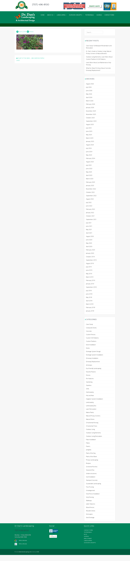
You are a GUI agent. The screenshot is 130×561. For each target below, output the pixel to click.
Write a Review (23, 541)
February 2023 (90, 182)
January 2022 (90, 212)
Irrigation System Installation (94, 399)
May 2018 (89, 297)
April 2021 (89, 233)
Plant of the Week (91, 456)
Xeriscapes (89, 514)
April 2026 (89, 97)
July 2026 (89, 87)
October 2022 (90, 192)
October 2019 (90, 257)
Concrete (89, 331)
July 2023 (89, 165)
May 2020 (89, 243)
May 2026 (89, 94)
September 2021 (91, 219)
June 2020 (89, 240)
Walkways (89, 500)
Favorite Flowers (91, 372)
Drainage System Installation (94, 355)
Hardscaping (89, 392)
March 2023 (89, 179)
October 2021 (90, 216)
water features (90, 504)
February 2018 (90, 307)
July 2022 (89, 202)
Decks (88, 348)
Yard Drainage (90, 517)
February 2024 (90, 158)
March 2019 (89, 277)
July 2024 (89, 148)
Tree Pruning (90, 487)
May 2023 (89, 172)
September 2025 (91, 121)
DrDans (31, 31)
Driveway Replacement (93, 361)
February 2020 (90, 250)
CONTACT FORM (109, 15)
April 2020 (89, 246)
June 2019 (89, 270)
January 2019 (90, 284)
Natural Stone (90, 419)
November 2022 (91, 189)
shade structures (91, 473)
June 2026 (89, 90)
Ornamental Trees (91, 426)
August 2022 (90, 199)
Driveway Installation (92, 358)
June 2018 (89, 294)
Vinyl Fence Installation (93, 494)
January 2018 (90, 311)
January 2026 (90, 107)
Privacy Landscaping (92, 460)
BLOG (85, 534)
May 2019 (89, 273)
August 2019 (90, 263)
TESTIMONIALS (89, 15)
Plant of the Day (91, 453)
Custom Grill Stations (92, 338)
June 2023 (89, 168)
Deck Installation (91, 345)
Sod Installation (90, 477)
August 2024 (90, 145)
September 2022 (91, 195)
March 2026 (89, 101)
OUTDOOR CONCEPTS (75, 15)
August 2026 (90, 84)
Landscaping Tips (91, 406)
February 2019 (90, 280)
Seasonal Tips (90, 470)
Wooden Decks (90, 511)
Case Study (89, 324)
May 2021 (89, 229)
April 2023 (89, 175)
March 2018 (89, 304)
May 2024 (89, 155)
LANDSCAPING (61, 15)
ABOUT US (50, 15)
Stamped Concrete (91, 480)
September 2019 (91, 260)
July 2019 (89, 267)
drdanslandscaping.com (25, 552)
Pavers (88, 446)
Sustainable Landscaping (93, 483)
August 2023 (90, 162)
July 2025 (89, 128)
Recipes (88, 463)
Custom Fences (90, 334)
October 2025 (90, 118)
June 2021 (89, 226)
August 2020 (90, 236)
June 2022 (89, 206)
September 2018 (91, 287)
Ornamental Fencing (92, 422)
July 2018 (89, 290)
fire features (90, 378)
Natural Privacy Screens (93, 416)
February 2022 (90, 209)
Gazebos (88, 385)
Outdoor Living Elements (93, 433)
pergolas (88, 450)
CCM (37, 552)
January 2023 (90, 185)
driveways (89, 365)
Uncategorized (90, 490)
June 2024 (89, 151)
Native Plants (90, 412)
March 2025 (89, 138)
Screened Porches (91, 466)
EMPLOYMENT (88, 539)
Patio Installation (91, 439)
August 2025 (90, 124)
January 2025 (90, 141)
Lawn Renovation (91, 409)
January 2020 (90, 253)
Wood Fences (90, 507)
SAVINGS (99, 15)
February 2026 (90, 104)
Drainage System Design (93, 351)
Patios (88, 443)
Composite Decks (91, 328)
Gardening (89, 382)
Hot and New (90, 395)
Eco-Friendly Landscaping (93, 368)
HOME (42, 15)
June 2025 (89, 131)
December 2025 (91, 111)
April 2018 (89, 301)
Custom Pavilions (91, 341)
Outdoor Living (90, 429)
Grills (87, 389)
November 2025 (91, 114)
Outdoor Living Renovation (94, 436)
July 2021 (89, 223)
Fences (88, 375)
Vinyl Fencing (90, 497)
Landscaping (89, 402)
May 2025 (89, 135)
